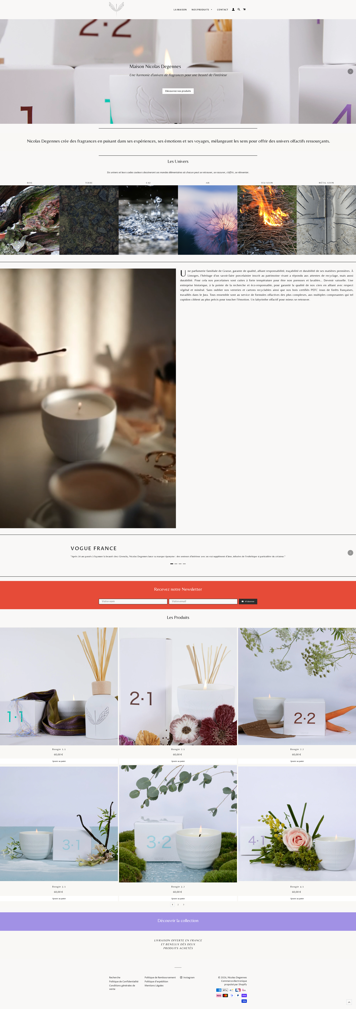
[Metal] (326, 220)
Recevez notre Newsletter (178, 589)
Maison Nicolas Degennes (155, 66)
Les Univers (178, 161)
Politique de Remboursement (160, 977)
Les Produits (178, 617)
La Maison (180, 9)
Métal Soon (326, 183)
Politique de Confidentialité (123, 981)
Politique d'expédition (156, 981)
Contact (222, 9)
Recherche (114, 977)
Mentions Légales (154, 985)
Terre (89, 183)
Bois (29, 183)
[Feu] (267, 220)
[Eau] (148, 220)
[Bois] (29, 220)
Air (208, 183)
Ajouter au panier (59, 761)
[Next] (350, 71)
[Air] (207, 220)
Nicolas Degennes (237, 977)
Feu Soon (267, 183)
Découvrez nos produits (178, 91)
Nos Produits (201, 9)
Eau (148, 183)
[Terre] (89, 220)
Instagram (189, 977)
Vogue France (95, 548)
